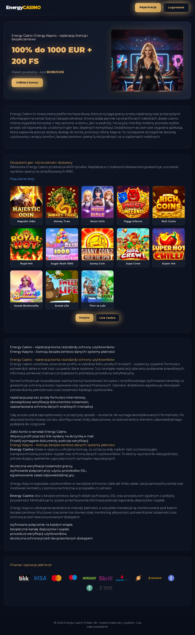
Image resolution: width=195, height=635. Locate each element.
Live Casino (107, 317)
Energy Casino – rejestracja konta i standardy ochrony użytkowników (62, 347)
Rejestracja (148, 7)
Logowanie (176, 7)
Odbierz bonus (27, 82)
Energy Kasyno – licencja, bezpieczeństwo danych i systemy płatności (62, 352)
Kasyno (84, 317)
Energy (23, 7)
